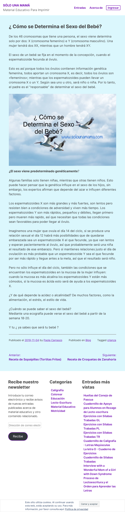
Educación (58, 398)
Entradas (80, 7)
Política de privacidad (76, 509)
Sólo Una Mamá (16, 5)
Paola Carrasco (53, 340)
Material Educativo (63, 406)
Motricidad (58, 410)
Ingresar (113, 7)
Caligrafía (57, 390)
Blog (88, 340)
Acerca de (96, 7)
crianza (111, 340)
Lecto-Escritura (61, 402)
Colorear (56, 394)
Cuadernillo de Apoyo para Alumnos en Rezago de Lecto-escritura (100, 408)
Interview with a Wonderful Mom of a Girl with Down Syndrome (100, 470)
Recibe (18, 436)
